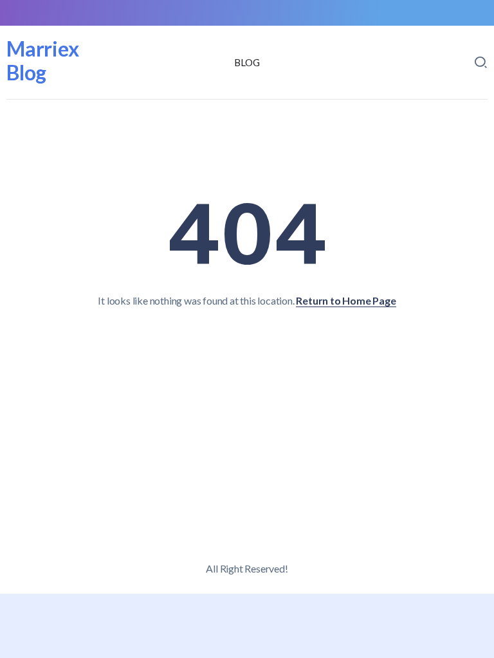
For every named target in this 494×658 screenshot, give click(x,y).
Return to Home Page (346, 300)
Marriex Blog (42, 60)
